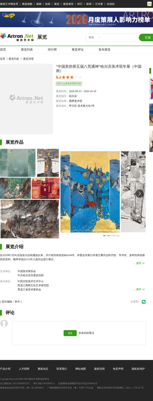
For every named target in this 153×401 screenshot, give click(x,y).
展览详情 (28, 58)
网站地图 (80, 368)
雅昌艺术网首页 (9, 4)
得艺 (79, 4)
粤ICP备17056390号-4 (43, 383)
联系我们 (62, 368)
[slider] (72, 77)
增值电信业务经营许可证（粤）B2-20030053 (22, 388)
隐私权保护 (138, 368)
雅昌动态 (43, 368)
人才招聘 (24, 368)
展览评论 (78, 49)
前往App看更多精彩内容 (69, 83)
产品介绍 (5, 368)
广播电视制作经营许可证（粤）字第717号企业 (70, 388)
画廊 (38, 4)
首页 (3, 49)
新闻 (88, 4)
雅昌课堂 (68, 4)
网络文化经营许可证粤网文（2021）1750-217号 (120, 388)
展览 (56, 4)
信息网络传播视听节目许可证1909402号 (77, 383)
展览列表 (27, 49)
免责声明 (118, 368)
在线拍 (111, 4)
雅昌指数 (27, 4)
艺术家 (99, 4)
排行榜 (52, 49)
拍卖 (47, 4)
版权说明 (99, 368)
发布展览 (104, 49)
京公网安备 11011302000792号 (15, 383)
